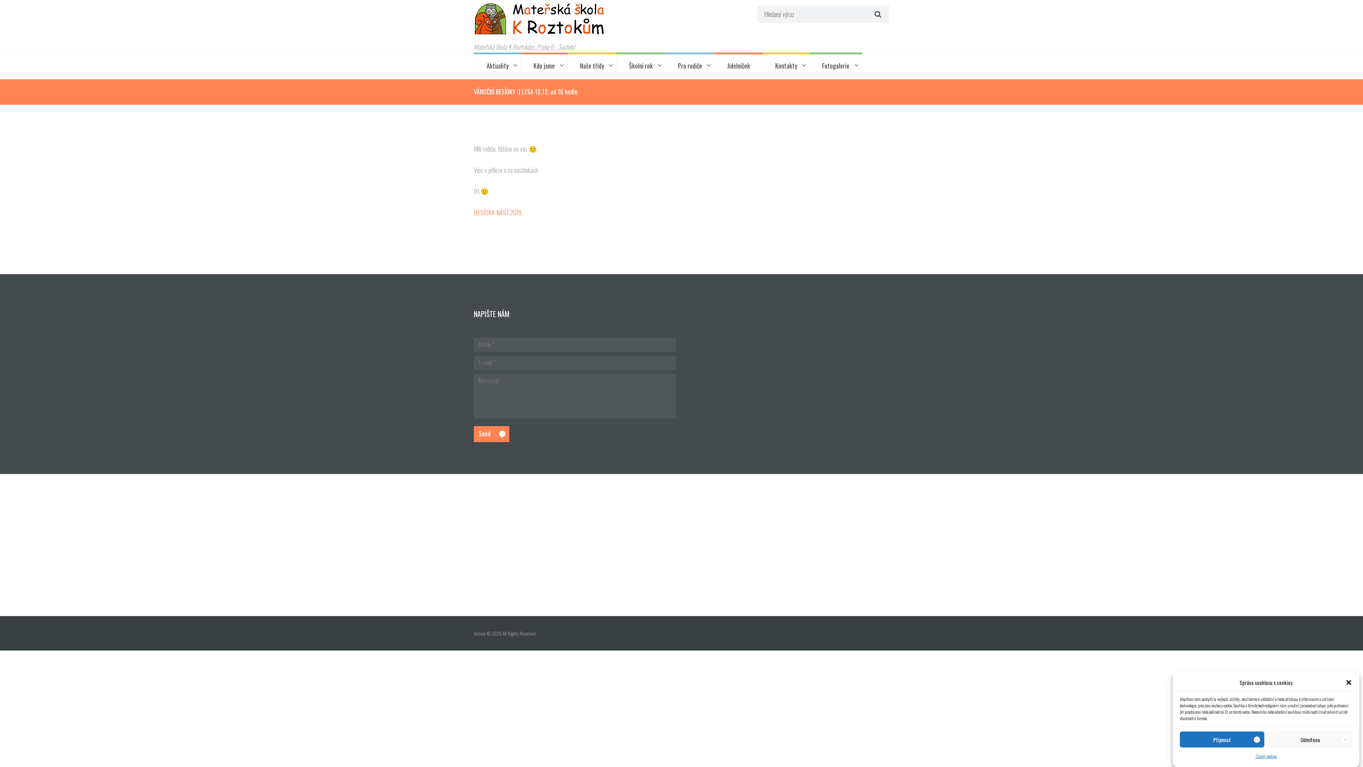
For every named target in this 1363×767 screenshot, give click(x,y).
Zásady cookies (1266, 756)
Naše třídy (592, 65)
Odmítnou (1310, 740)
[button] (1348, 682)
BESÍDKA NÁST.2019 (497, 212)
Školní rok (641, 65)
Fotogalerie (835, 65)
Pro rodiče (690, 65)
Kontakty (786, 65)
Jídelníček (738, 65)
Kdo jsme (544, 65)
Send (485, 433)
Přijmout (1222, 740)
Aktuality (498, 65)
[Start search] (877, 14)
